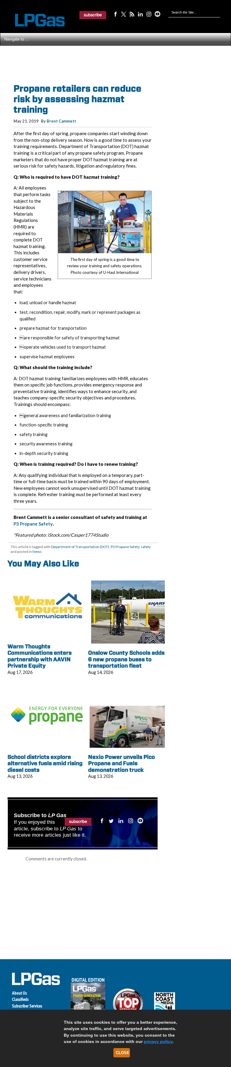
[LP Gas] (34, 20)
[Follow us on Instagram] (149, 14)
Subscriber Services (27, 1006)
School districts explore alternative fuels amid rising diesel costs (45, 763)
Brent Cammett (61, 121)
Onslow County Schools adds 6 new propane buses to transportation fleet (126, 659)
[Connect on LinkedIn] (140, 14)
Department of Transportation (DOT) (80, 546)
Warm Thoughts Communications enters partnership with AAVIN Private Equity (40, 656)
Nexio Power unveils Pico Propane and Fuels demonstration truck (121, 763)
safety (146, 546)
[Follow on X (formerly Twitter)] (123, 14)
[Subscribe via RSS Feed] (132, 14)
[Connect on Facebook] (115, 14)
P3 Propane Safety (33, 523)
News (37, 551)
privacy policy (158, 1041)
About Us (19, 993)
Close (122, 1052)
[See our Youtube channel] (157, 14)
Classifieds (20, 999)
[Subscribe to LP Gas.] (93, 15)
